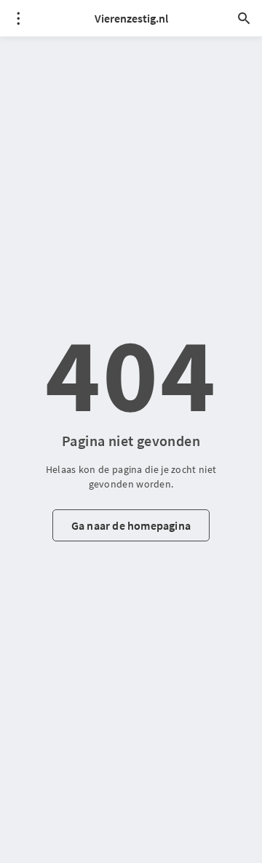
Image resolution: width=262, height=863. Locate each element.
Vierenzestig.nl (131, 18)
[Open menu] (18, 18)
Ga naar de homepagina (131, 525)
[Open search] (244, 18)
